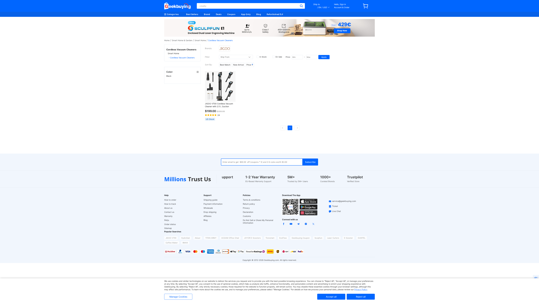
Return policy (249, 204)
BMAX (185, 243)
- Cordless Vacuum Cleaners (182, 57)
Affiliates (207, 216)
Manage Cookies (178, 296)
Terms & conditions (251, 200)
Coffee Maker (172, 243)
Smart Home (200, 40)
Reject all (361, 296)
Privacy (246, 208)
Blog (258, 14)
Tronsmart (270, 238)
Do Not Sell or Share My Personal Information (258, 221)
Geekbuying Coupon (301, 238)
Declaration (248, 212)
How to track (170, 204)
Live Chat (336, 211)
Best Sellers (192, 14)
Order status (170, 224)
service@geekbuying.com (344, 201)
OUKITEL (361, 238)
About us (168, 208)
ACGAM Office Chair (230, 238)
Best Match (225, 65)
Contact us (169, 212)
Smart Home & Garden (182, 40)
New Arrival (238, 65)
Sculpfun (318, 238)
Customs (247, 216)
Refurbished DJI (275, 14)
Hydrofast (185, 238)
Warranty (168, 216)
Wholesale (208, 208)
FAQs (166, 220)
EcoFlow (283, 238)
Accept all (331, 296)
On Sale (278, 57)
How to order (170, 200)
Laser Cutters (333, 238)
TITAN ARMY (210, 238)
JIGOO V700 (171, 238)
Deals (219, 14)
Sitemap (168, 228)
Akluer (197, 238)
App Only (246, 14)
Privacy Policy (360, 289)
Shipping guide (210, 200)
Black (169, 76)
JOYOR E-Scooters (252, 238)
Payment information (213, 204)
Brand (207, 14)
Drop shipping (210, 212)
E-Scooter (348, 238)
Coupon (231, 14)
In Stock (263, 57)
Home (167, 40)
